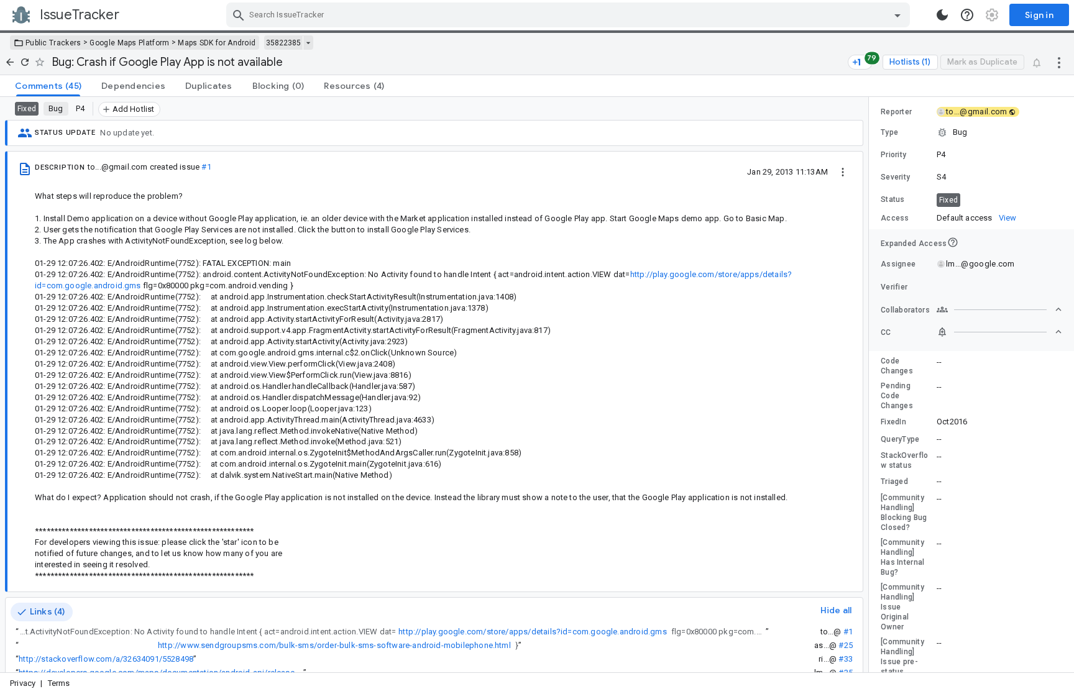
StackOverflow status (905, 460)
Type (889, 132)
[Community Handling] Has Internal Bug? (903, 557)
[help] (967, 14)
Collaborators (905, 310)
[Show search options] (897, 14)
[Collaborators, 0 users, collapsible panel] (999, 309)
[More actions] (1059, 62)
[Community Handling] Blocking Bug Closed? (904, 512)
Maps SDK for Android (216, 43)
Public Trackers (53, 43)
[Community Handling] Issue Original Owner (902, 607)
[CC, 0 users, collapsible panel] (999, 331)
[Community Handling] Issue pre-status (902, 656)
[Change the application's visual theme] (942, 14)
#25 (845, 645)
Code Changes (897, 366)
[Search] (238, 14)
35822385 (283, 43)
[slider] (870, 384)
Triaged (894, 481)
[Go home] (9, 62)
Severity (895, 177)
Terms (59, 683)
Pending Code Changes (897, 395)
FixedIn (893, 422)
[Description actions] (843, 171)
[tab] (48, 85)
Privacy (22, 683)
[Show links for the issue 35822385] (308, 43)
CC (886, 332)
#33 (845, 659)
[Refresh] (24, 62)
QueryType (900, 439)
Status (893, 199)
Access (895, 218)
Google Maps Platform (129, 43)
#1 (206, 166)
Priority (893, 154)
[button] (971, 132)
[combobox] (569, 14)
